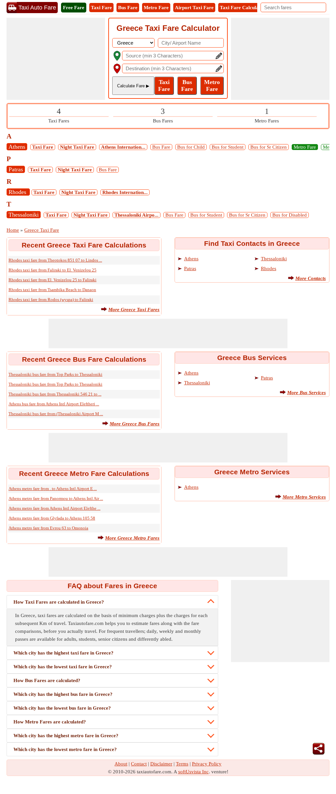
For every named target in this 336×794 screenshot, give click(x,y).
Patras (16, 169)
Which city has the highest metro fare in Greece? (65, 735)
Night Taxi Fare (77, 147)
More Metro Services (304, 497)
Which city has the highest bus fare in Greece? (63, 694)
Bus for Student (227, 147)
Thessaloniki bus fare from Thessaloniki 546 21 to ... (55, 394)
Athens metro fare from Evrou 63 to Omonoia (48, 528)
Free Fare (73, 7)
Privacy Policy (206, 763)
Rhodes (18, 192)
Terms (182, 763)
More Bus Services (306, 392)
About (121, 763)
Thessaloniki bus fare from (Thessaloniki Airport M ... (56, 413)
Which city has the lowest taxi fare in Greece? (62, 666)
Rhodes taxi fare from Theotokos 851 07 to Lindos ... (55, 260)
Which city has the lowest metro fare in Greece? (65, 749)
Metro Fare (156, 7)
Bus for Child (191, 147)
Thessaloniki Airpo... (136, 215)
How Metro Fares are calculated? (49, 721)
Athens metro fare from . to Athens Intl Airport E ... (53, 488)
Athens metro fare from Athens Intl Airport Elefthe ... (54, 508)
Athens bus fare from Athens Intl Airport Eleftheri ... (54, 403)
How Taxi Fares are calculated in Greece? (58, 602)
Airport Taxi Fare (194, 7)
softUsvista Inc (193, 771)
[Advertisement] (56, 59)
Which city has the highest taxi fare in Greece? (63, 652)
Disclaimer (161, 763)
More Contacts (310, 278)
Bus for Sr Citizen (268, 147)
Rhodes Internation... (125, 192)
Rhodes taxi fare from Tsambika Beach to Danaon (52, 289)
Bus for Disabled (289, 215)
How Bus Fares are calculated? (46, 680)
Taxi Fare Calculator (242, 7)
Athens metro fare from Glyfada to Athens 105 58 (52, 518)
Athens (17, 146)
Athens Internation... (123, 147)
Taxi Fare (101, 7)
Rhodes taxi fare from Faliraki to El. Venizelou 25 (52, 270)
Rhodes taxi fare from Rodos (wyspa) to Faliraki (51, 299)
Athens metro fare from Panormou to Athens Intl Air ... (56, 498)
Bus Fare (127, 7)
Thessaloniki (24, 214)
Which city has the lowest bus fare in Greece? (62, 708)
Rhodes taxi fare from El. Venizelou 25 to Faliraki (52, 279)
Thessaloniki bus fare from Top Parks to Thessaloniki (55, 374)
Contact (139, 763)
